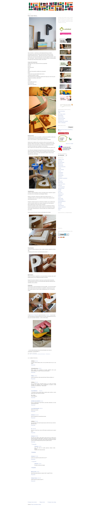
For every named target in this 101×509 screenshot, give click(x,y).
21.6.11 (36, 361)
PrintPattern (60, 195)
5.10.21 (39, 446)
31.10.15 (36, 414)
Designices (60, 176)
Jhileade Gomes (34, 478)
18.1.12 (36, 382)
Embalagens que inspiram (63, 121)
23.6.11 (40, 368)
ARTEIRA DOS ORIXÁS (35, 401)
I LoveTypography (61, 186)
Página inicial (42, 502)
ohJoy (59, 209)
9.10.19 (36, 456)
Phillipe (32, 375)
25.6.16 (36, 421)
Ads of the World (61, 162)
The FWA (59, 204)
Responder (33, 372)
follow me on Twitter (69, 143)
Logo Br (59, 191)
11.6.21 (37, 471)
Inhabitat (59, 189)
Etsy (59, 179)
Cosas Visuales (61, 169)
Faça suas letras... (33, 15)
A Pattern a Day (61, 159)
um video (47, 315)
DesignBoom (60, 173)
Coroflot (59, 168)
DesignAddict (60, 172)
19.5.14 (41, 408)
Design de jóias (61, 119)
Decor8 (59, 171)
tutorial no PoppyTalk (34, 315)
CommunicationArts (61, 166)
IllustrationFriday (61, 188)
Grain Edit (60, 185)
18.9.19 (36, 436)
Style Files (60, 202)
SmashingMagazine (62, 201)
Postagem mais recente (32, 502)
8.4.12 (42, 401)
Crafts (59, 112)
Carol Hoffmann (34, 390)
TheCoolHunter (61, 205)
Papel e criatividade (61, 122)
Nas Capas (60, 192)
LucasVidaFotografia (35, 408)
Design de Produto (61, 118)
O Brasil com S (61, 194)
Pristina (59, 196)
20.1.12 (40, 390)
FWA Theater (60, 182)
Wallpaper (60, 208)
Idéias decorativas (61, 111)
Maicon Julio (33, 471)
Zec (32, 428)
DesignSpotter (60, 175)
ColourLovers (60, 165)
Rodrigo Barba (61, 199)
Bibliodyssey (60, 163)
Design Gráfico (61, 116)
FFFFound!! (60, 181)
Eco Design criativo (61, 114)
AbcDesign (60, 161)
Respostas (34, 444)
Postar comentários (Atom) (36, 504)
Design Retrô (60, 115)
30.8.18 (34, 428)
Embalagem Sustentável (62, 178)
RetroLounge (60, 198)
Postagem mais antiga (52, 502)
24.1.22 (39, 478)
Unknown (33, 414)
